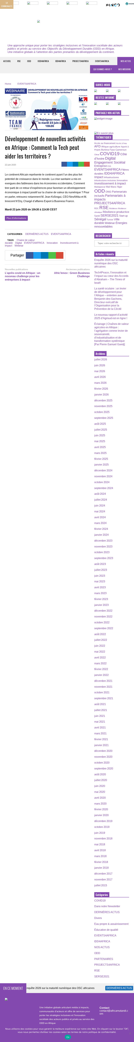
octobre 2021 (101, 692)
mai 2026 (99, 371)
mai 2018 (99, 844)
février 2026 (101, 388)
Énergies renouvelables (110, 224)
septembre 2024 (103, 488)
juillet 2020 (100, 780)
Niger (119, 187)
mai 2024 (99, 511)
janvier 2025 (101, 464)
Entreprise (100, 165)
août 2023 (100, 564)
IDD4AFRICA (60, 61)
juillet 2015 (100, 885)
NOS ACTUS (126, 61)
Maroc (114, 187)
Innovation (52, 242)
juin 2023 (99, 575)
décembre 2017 (103, 873)
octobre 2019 (101, 827)
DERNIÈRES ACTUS (37, 234)
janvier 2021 (101, 745)
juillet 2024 (100, 499)
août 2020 (100, 774)
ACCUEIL (7, 61)
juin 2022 (99, 645)
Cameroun (121, 149)
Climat (96, 155)
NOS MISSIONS (124, 69)
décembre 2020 (103, 751)
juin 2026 (99, 365)
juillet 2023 (100, 569)
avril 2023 (100, 587)
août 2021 (100, 704)
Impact (98, 177)
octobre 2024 (101, 482)
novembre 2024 (103, 476)
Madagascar (99, 187)
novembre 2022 (103, 616)
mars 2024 (100, 523)
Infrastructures (111, 177)
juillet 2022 (100, 640)
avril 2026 (100, 377)
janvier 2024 (101, 534)
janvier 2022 (101, 675)
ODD (29, 61)
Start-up (123, 215)
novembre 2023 (103, 546)
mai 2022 (99, 651)
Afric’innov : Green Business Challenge (72, 275)
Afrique (105, 146)
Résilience (113, 208)
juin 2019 (99, 832)
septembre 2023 (103, 558)
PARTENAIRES (103, 959)
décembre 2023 (103, 540)
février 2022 (101, 669)
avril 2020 (100, 797)
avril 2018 (100, 850)
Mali (108, 187)
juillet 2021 (100, 710)
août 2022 (100, 634)
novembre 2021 (103, 686)
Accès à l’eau (121, 143)
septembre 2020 (103, 768)
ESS (109, 166)
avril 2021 (100, 727)
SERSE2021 (109, 215)
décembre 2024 (103, 470)
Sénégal (100, 219)
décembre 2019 (103, 821)
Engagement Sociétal (109, 162)
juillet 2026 (100, 359)
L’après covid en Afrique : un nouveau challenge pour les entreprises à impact (22, 276)
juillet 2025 (100, 429)
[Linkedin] (75, 164)
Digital (18, 242)
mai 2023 (99, 581)
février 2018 (101, 862)
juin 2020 (99, 786)
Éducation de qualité (106, 929)
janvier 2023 (101, 605)
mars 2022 (100, 663)
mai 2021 (99, 721)
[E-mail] (87, 164)
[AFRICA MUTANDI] (67, 30)
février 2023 (101, 599)
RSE (19, 61)
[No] (130, 1033)
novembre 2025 (103, 406)
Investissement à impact (110, 183)
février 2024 (101, 529)
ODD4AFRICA (43, 61)
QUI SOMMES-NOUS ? (102, 69)
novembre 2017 (103, 879)
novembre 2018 (103, 838)
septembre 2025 (103, 418)
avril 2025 (100, 447)
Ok (67, 1037)
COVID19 (110, 153)
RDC (96, 208)
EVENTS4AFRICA (102, 61)
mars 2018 (100, 856)
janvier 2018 (101, 867)
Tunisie (110, 220)
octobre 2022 (101, 622)
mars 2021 (100, 733)
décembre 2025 (103, 400)
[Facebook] (64, 164)
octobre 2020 (101, 762)
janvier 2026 (101, 394)
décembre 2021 (103, 680)
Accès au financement (105, 143)
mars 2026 (100, 382)
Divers (98, 918)
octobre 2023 (101, 552)
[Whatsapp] (81, 164)
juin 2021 (99, 716)
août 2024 (100, 493)
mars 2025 (100, 453)
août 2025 (100, 423)
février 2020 (101, 809)
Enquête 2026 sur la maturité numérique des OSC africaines (111, 263)
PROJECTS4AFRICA (80, 61)
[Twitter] (70, 164)
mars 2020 (100, 803)
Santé (97, 216)
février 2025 (101, 459)
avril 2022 (100, 657)
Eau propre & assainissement (111, 924)
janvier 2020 (101, 815)
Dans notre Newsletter (107, 906)
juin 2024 (99, 505)
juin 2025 (99, 435)
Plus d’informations (16, 218)
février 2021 (101, 739)
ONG (108, 191)
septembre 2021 (103, 698)
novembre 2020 (103, 756)
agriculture (114, 146)
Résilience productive (116, 211)
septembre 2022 (103, 628)
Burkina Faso (108, 149)
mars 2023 (100, 593)
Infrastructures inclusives (105, 180)
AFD (97, 146)
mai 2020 (99, 791)
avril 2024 (100, 517)
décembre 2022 (103, 610)
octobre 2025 (101, 412)
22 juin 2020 (10, 165)
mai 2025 (99, 441)
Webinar (19, 245)
